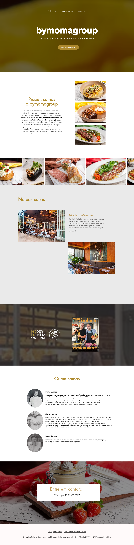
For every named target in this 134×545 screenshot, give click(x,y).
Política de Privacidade (103, 537)
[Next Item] (130, 171)
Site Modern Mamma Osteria (75, 531)
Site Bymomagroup (55, 531)
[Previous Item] (3, 171)
